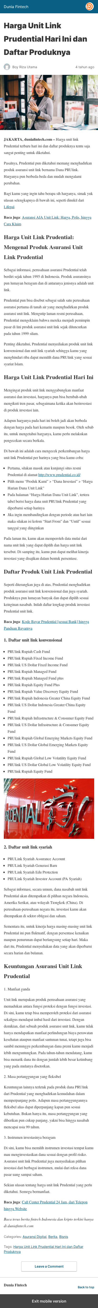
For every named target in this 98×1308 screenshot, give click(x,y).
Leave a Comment (49, 1266)
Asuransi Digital (34, 1237)
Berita (52, 1237)
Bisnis (63, 1237)
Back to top (86, 1287)
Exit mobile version (49, 1301)
